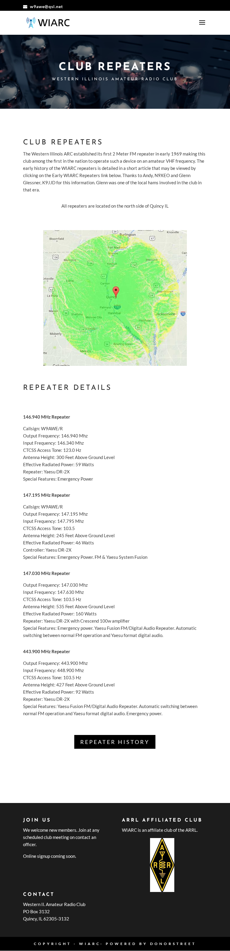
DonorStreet (173, 943)
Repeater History (114, 742)
